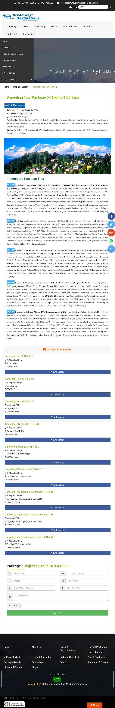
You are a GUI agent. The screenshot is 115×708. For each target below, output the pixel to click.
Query (96, 705)
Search (63, 662)
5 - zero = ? (14, 605)
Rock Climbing (95, 652)
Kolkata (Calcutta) (69, 657)
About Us (36, 647)
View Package (57, 372)
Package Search (12, 662)
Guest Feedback (96, 657)
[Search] (110, 7)
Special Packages (97, 647)
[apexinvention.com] (14, 704)
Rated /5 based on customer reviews (64, 684)
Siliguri (35, 667)
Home (7, 647)
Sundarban (37, 662)
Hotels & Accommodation (68, 649)
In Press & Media (12, 657)
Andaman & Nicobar (98, 662)
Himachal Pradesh (13, 667)
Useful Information (42, 657)
